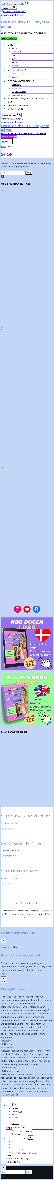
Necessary (9, 1044)
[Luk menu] (1, 1099)
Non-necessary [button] (8, 1067)
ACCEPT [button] (6, 974)
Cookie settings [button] (34, 970)
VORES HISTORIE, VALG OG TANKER (25, 98)
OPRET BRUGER (9, 38)
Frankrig (15, 62)
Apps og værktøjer (18, 95)
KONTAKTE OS (8, 828)
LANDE (9, 1105)
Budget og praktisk (19, 92)
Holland (14, 48)
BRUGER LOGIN (15, 108)
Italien (14, 55)
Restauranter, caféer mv (20, 73)
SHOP (10, 101)
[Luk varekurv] (3, 941)
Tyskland (15, 66)
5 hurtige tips (16, 85)
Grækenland (16, 52)
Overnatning (16, 88)
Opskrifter (15, 77)
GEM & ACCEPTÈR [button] (9, 1094)
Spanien (14, 59)
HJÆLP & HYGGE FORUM (19, 105)
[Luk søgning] (3, 1168)
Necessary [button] (6, 1040)
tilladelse (45, 910)
